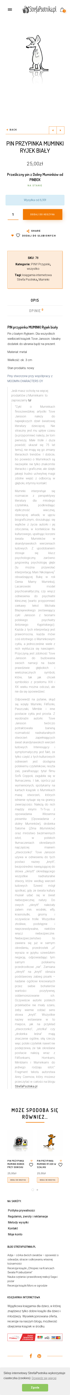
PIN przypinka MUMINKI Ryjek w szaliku (46, 1164)
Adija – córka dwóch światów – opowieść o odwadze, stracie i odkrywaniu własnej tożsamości (33, 1259)
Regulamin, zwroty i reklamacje (28, 1216)
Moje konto (15, 1234)
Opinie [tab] (35, 310)
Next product (60, 130)
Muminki (44, 279)
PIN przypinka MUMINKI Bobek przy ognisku (15, 1164)
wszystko (33, 268)
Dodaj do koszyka (18, 1180)
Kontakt (13, 1228)
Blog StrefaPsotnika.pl (21, 1246)
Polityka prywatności (21, 1210)
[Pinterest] (39, 1356)
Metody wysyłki (18, 1222)
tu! (29, 400)
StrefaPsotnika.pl (26, 1086)
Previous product (53, 130)
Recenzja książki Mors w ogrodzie (27, 1285)
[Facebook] (31, 1356)
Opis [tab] (35, 300)
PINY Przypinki (40, 264)
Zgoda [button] (35, 1387)
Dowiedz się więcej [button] (44, 1378)
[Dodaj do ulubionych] (31, 1163)
